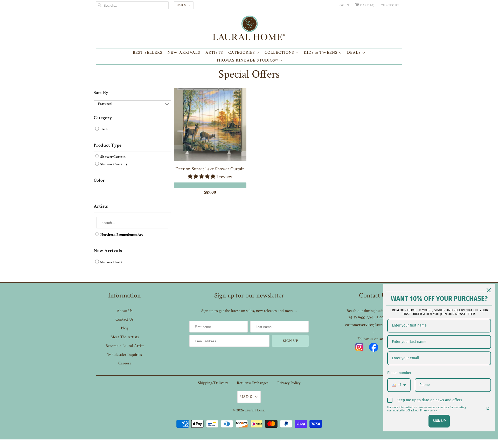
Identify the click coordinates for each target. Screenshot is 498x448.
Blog (124, 328)
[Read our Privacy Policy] (488, 408)
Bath (104, 129)
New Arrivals (108, 251)
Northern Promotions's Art (121, 235)
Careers (124, 363)
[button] (202, 177)
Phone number (399, 373)
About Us (125, 311)
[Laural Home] (249, 29)
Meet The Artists (124, 337)
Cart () (367, 5)
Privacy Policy (288, 383)
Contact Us (124, 319)
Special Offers (249, 74)
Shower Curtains (113, 164)
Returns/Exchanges (252, 383)
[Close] (488, 290)
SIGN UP (439, 421)
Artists (101, 206)
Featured (105, 104)
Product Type (107, 145)
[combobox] (399, 385)
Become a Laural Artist (125, 346)
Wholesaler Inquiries (124, 354)
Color (99, 180)
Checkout (390, 5)
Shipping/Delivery (213, 383)
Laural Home (254, 410)
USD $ (181, 5)
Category (103, 118)
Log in (343, 5)
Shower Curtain (113, 157)
